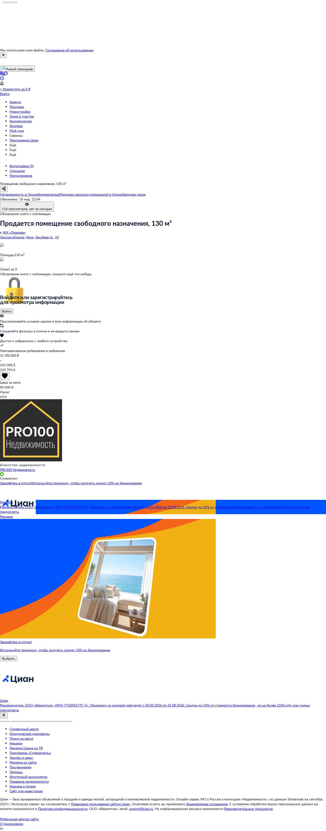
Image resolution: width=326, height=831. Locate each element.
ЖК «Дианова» (14, 232)
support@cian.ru (141, 808)
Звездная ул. (44, 237)
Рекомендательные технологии (248, 808)
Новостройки (20, 111)
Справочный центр (24, 729)
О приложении (11, 823)
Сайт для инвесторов (26, 791)
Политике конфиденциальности (63, 808)
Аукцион (16, 743)
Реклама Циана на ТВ (26, 748)
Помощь (16, 772)
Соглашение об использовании (70, 50)
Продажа (17, 106)
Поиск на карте (21, 738)
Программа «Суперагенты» (30, 752)
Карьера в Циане (23, 786)
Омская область (12, 237)
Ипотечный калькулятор (28, 776)
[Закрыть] (3, 55)
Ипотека (16, 126)
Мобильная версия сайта (19, 819)
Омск (30, 237)
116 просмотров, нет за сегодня (27, 208)
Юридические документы (30, 733)
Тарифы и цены (21, 757)
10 (57, 237)
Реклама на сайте (23, 762)
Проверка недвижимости (29, 781)
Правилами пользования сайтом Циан (100, 804)
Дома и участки (22, 116)
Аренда (15, 102)
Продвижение (20, 767)
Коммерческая (21, 121)
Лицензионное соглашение (207, 804)
